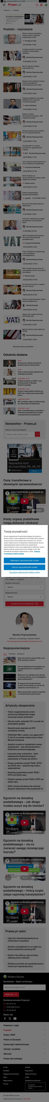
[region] (24, 551)
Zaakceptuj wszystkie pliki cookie (24, 560)
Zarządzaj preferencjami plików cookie (24, 572)
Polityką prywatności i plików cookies (22, 552)
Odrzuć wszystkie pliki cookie (24, 567)
